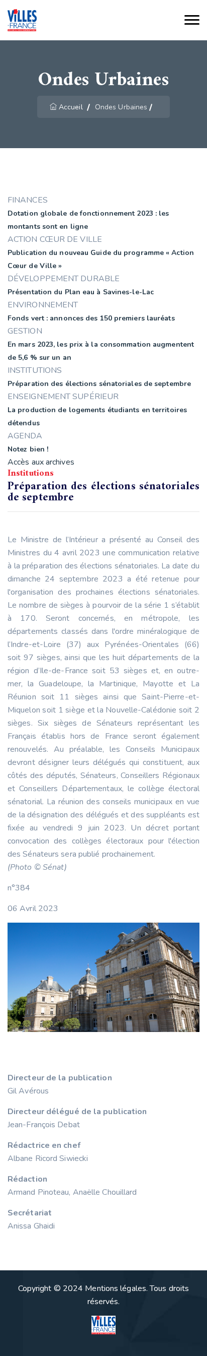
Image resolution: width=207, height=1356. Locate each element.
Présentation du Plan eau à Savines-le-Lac (81, 292)
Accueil (71, 107)
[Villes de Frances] (22, 20)
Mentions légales (115, 1288)
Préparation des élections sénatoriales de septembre (99, 384)
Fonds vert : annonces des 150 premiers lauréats (91, 318)
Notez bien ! (28, 449)
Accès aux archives (41, 462)
